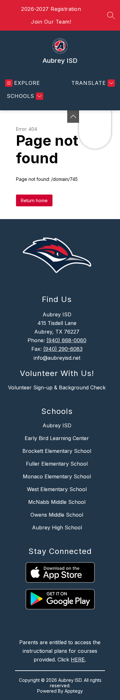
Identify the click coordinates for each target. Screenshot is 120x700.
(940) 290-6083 (63, 349)
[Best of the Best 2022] (73, 116)
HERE (78, 659)
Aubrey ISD (57, 425)
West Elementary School (57, 489)
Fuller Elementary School (57, 464)
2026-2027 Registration (51, 9)
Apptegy (74, 691)
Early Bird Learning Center (57, 438)
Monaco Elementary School (57, 476)
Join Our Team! (51, 21)
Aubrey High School (57, 527)
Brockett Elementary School (56, 451)
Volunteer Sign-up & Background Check (57, 387)
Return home (34, 200)
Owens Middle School (56, 515)
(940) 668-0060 (66, 340)
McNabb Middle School (56, 502)
